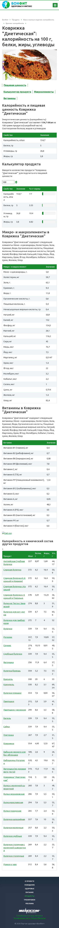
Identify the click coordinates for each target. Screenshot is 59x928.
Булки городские (12, 811)
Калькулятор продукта (17, 91)
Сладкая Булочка (12, 569)
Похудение (29, 885)
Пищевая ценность (15, 85)
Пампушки (8, 701)
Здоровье (29, 889)
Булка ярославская (13, 802)
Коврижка (8, 743)
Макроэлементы (44, 91)
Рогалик (7, 637)
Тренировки (29, 900)
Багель (7, 718)
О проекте (29, 881)
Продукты (29, 896)
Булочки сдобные (12, 836)
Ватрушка (8, 662)
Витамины (10, 98)
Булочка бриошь (12, 671)
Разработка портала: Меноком (29, 915)
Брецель (8, 679)
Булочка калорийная (14, 819)
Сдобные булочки (12, 654)
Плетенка (8, 735)
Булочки (7, 628)
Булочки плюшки (12, 693)
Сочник (7, 645)
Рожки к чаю (10, 864)
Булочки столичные (13, 856)
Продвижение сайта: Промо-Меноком (29, 918)
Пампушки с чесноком (14, 710)
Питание (29, 892)
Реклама (29, 903)
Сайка (6, 726)
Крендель (8, 684)
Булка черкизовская (13, 794)
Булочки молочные (13, 827)
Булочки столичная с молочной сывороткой (14, 847)
